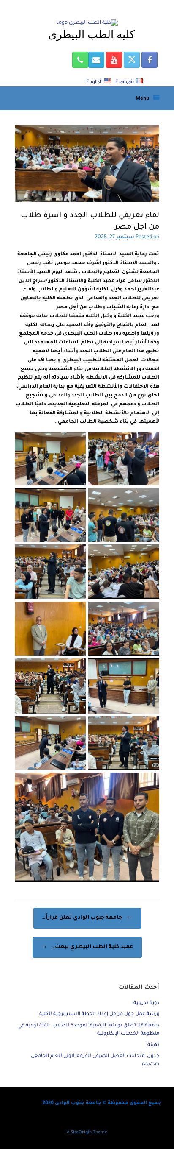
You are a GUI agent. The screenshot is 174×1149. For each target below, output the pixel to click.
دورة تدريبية (146, 1003)
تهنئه (153, 1045)
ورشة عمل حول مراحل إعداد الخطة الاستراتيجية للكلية (99, 1014)
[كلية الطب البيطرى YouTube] (114, 60)
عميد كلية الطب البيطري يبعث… (87, 947)
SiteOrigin (81, 1132)
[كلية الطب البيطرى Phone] (80, 60)
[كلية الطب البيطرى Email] (96, 60)
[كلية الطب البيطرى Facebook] (149, 60)
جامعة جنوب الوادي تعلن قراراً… (87, 918)
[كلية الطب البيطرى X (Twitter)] (132, 60)
